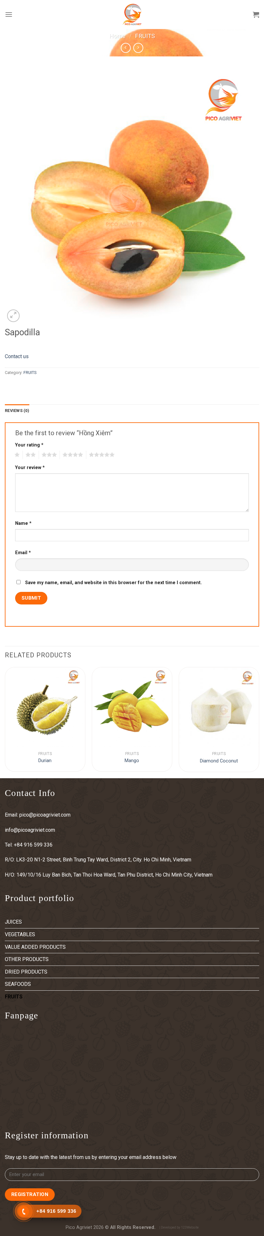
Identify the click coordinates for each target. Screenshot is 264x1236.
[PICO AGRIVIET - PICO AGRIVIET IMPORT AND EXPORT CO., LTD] (132, 14)
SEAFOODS (18, 984)
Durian (45, 760)
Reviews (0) (17, 410)
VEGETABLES (20, 934)
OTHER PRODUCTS (27, 959)
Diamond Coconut (219, 761)
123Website (190, 1227)
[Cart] (256, 14)
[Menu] (9, 14)
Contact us (17, 356)
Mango (132, 760)
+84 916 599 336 (34, 845)
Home (117, 36)
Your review (30, 467)
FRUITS (145, 36)
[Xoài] (132, 707)
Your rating (29, 445)
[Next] (259, 722)
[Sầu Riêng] (45, 707)
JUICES (13, 922)
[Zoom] (13, 315)
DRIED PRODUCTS (26, 972)
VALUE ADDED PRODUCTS (35, 947)
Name (23, 523)
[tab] (17, 410)
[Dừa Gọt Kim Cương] (219, 707)
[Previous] (5, 722)
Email (23, 552)
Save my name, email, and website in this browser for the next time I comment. (113, 582)
